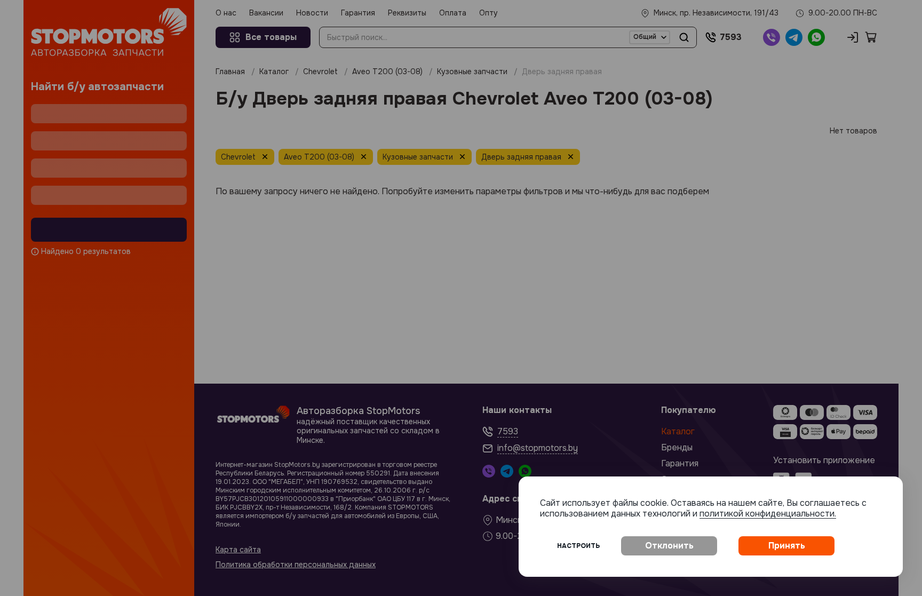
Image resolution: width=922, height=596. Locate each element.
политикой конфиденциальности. (768, 513)
